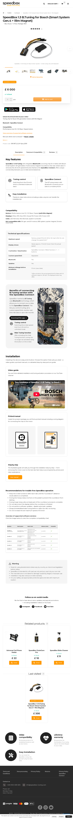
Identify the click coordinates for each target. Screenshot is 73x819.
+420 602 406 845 (13, 785)
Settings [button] (54, 816)
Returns (47, 771)
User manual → (15, 477)
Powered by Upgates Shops (56, 813)
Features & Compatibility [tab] (35, 152)
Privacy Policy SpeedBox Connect (63, 773)
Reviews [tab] (53, 152)
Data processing (22, 771)
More (4, 140)
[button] (14, 663)
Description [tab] (19, 152)
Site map (32, 813)
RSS (36, 813)
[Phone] (4, 785)
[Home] (11, 4)
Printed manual (14, 416)
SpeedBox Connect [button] (9, 82)
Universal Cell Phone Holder (14, 651)
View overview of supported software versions (17, 133)
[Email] (23, 785)
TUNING (9, 13)
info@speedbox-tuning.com (36, 785)
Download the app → (19, 318)
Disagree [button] (61, 816)
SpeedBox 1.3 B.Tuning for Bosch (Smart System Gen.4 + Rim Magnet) (36, 706)
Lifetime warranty (58, 736)
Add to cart (49, 99)
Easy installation (27, 752)
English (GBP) (54, 4)
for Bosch (17, 13)
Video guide (13, 370)
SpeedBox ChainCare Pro (36, 651)
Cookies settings (43, 813)
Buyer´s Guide (29, 137)
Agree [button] (68, 816)
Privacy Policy (35, 771)
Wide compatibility (25, 736)
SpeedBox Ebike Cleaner (59, 650)
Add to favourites (37, 77)
